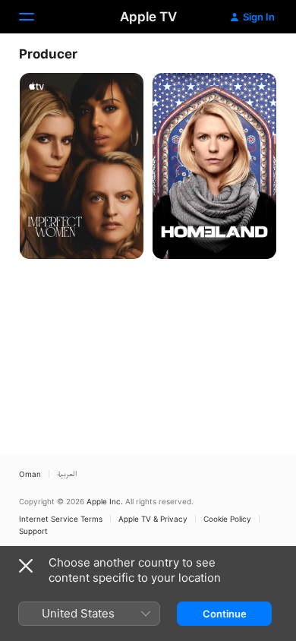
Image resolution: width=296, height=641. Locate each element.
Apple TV (148, 16)
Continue (225, 614)
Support (33, 531)
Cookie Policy (227, 519)
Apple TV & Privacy (152, 519)
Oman (30, 474)
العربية (67, 474)
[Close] (26, 566)
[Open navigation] (35, 16)
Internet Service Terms (60, 519)
